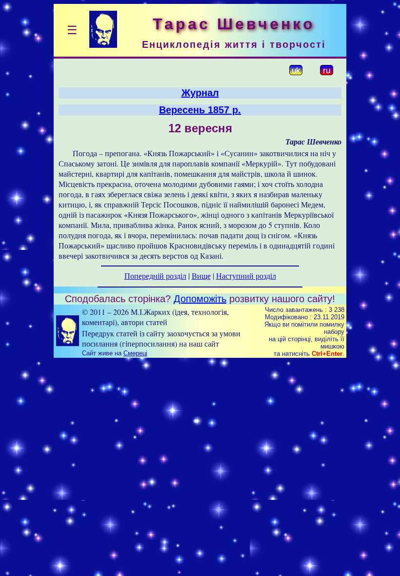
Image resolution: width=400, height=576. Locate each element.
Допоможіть (200, 298)
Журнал (200, 92)
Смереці (135, 353)
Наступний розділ (246, 275)
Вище (201, 275)
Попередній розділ (155, 275)
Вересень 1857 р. (200, 109)
